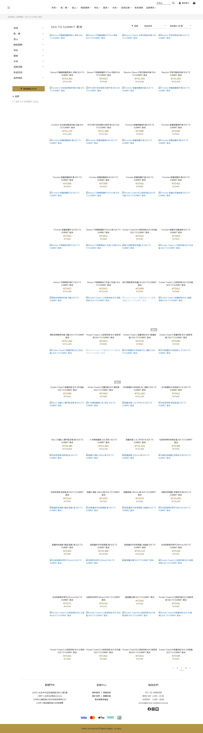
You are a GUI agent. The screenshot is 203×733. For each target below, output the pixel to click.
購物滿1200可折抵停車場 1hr (53, 699)
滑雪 (54, 7)
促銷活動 (125, 7)
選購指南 (107, 692)
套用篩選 (30, 88)
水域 (114, 7)
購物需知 (96, 692)
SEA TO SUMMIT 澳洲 (33, 17)
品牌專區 (150, 7)
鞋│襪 (64, 7)
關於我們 (96, 696)
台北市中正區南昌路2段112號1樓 (53, 692)
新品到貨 (18, 72)
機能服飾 (85, 7)
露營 (105, 7)
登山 (74, 7)
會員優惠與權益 (101, 699)
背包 (96, 7)
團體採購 (107, 696)
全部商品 (11, 17)
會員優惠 (139, 7)
